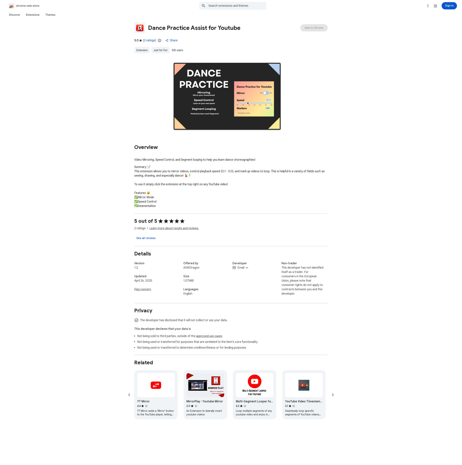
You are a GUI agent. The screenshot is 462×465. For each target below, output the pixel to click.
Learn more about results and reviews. (174, 228)
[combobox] (237, 6)
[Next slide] (332, 394)
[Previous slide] (129, 394)
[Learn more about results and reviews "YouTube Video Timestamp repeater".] (293, 406)
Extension (142, 50)
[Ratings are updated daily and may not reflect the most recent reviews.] (159, 40)
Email (240, 268)
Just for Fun (160, 50)
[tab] (14, 15)
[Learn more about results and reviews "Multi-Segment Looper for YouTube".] (245, 406)
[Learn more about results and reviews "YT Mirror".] (146, 406)
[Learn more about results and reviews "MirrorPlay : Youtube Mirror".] (195, 406)
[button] (435, 6)
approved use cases (209, 336)
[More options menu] (428, 5)
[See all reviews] (146, 238)
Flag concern (142, 289)
